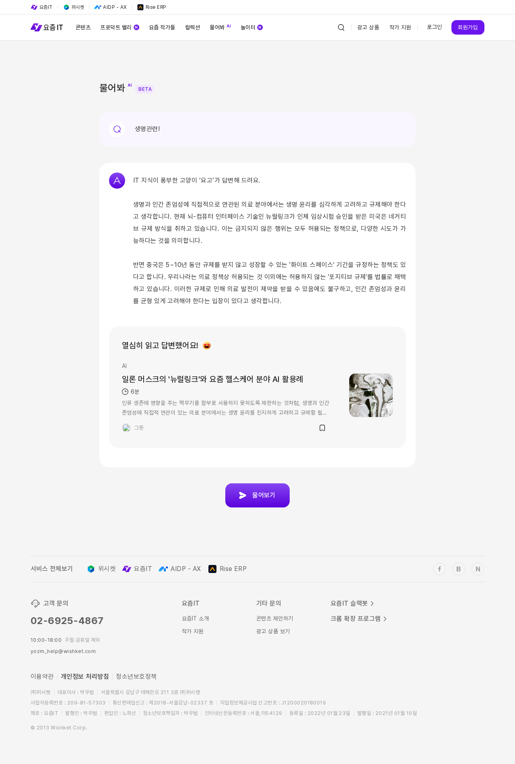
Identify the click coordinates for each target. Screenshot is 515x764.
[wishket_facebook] (439, 569)
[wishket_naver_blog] (478, 569)
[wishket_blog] (458, 569)
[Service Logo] (47, 27)
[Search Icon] (341, 27)
